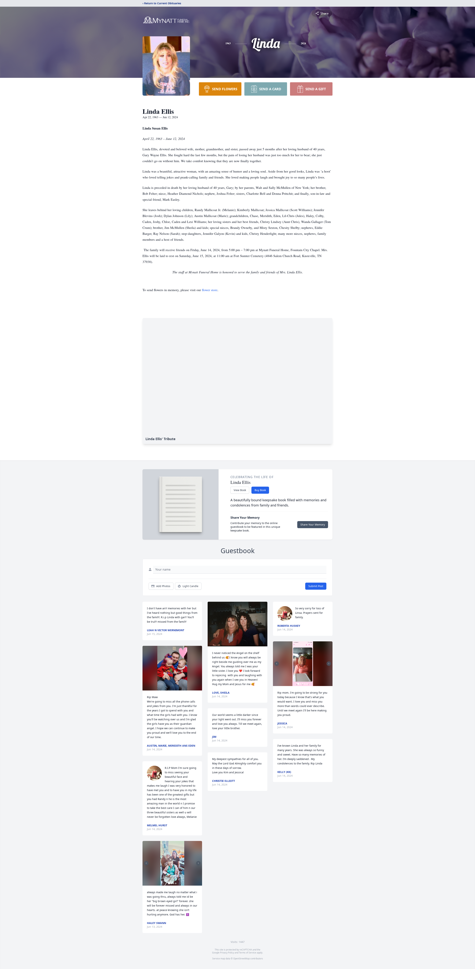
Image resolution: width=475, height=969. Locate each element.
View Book (240, 490)
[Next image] (198, 863)
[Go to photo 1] (169, 883)
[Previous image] (146, 863)
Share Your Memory (312, 524)
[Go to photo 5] (307, 684)
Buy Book (260, 490)
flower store (209, 290)
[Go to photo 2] (171, 883)
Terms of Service (247, 952)
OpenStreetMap (241, 958)
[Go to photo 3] (173, 883)
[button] (172, 668)
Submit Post (315, 586)
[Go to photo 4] (175, 883)
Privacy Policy (227, 952)
